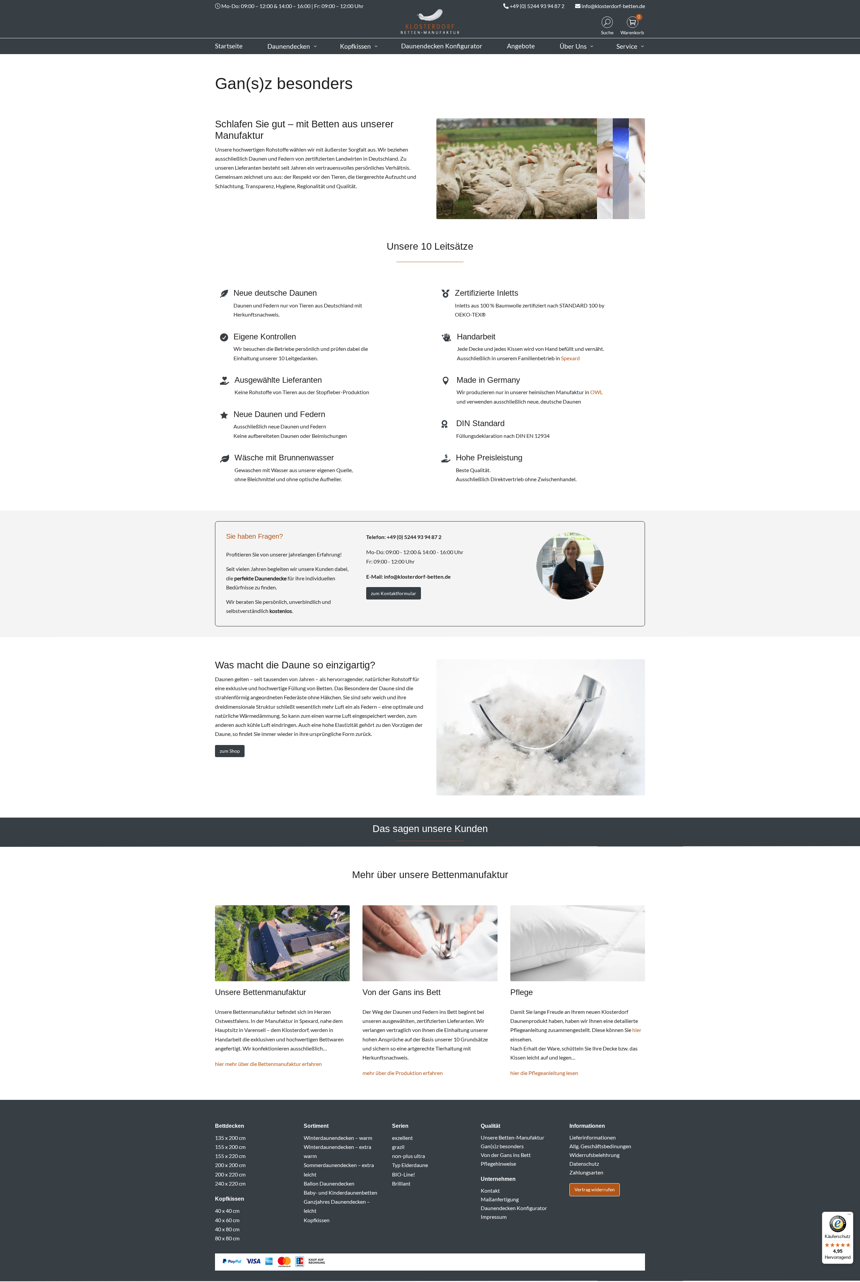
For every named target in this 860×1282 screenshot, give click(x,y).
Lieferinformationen (592, 1137)
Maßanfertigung (500, 1199)
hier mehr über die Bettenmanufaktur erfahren (268, 1064)
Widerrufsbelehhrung (594, 1155)
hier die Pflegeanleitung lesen (544, 1073)
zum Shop (230, 751)
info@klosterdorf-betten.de (613, 6)
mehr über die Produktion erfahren (402, 1073)
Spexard (570, 358)
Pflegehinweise (498, 1163)
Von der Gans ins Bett (506, 1155)
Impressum (494, 1216)
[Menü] (849, 1216)
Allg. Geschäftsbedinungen (600, 1146)
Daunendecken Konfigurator (514, 1208)
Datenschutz (584, 1163)
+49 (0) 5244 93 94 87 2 (537, 6)
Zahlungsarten (586, 1172)
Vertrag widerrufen (594, 1189)
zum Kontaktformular (393, 593)
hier (636, 1030)
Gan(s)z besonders (502, 1146)
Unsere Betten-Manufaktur (512, 1137)
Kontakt (490, 1190)
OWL (596, 392)
